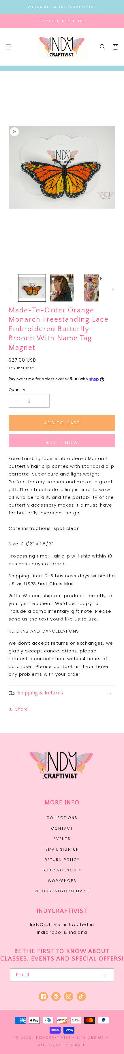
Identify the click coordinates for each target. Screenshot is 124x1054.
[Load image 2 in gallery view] (62, 287)
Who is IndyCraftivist (62, 891)
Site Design (90, 1037)
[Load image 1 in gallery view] (32, 287)
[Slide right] (113, 289)
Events (62, 838)
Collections (62, 817)
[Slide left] (10, 289)
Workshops (62, 880)
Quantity (17, 389)
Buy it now (62, 442)
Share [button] (21, 709)
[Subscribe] (103, 975)
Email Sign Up (62, 849)
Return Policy (62, 859)
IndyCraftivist (53, 1037)
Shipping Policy (62, 870)
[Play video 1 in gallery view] (91, 287)
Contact (62, 828)
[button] (8, 47)
